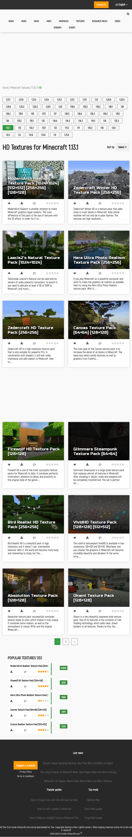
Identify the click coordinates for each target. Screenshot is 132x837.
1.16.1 (118, 113)
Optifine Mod (93, 799)
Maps (49, 21)
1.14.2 (80, 120)
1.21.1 (85, 99)
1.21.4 (46, 99)
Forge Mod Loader (93, 817)
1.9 (19, 134)
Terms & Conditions (25, 776)
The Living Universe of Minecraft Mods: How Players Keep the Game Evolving (78, 772)
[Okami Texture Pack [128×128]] (99, 588)
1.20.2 (35, 106)
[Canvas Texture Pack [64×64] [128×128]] (99, 320)
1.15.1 (32, 120)
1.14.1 (93, 120)
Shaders (57, 27)
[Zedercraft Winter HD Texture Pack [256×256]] (99, 180)
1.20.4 (8, 106)
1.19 (122, 106)
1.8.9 (31, 134)
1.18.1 (21, 113)
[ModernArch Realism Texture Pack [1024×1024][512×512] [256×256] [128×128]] (33, 180)
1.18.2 (8, 113)
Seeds (117, 21)
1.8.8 (43, 134)
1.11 (78, 127)
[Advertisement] (66, 58)
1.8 (55, 134)
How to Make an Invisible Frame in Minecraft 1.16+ (54, 817)
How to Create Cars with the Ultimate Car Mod (54, 799)
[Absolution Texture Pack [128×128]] (33, 588)
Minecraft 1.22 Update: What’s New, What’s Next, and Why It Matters (78, 781)
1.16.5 (67, 113)
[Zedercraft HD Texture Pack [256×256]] (33, 320)
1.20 (60, 106)
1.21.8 (66, 134)
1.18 (32, 113)
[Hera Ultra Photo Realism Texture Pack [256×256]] (99, 250)
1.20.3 (21, 106)
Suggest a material (25, 765)
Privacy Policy (26, 771)
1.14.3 (67, 120)
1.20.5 (121, 99)
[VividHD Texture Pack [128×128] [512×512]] (99, 514)
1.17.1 (44, 113)
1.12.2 (31, 127)
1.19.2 (98, 106)
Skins (36, 21)
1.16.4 (80, 113)
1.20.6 (108, 99)
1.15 (43, 120)
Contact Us (101, 4)
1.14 (104, 120)
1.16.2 (105, 113)
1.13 (19, 127)
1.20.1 (48, 106)
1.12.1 (44, 127)
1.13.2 (116, 120)
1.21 (96, 99)
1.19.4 (72, 106)
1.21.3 (59, 99)
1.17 (55, 113)
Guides (72, 27)
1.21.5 (34, 99)
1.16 (7, 120)
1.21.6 (21, 99)
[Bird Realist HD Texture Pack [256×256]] (33, 514)
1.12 (55, 127)
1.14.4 (55, 120)
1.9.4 (114, 127)
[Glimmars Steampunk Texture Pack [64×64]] (99, 441)
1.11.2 (67, 127)
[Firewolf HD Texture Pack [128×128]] (33, 441)
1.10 (102, 127)
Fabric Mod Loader (93, 808)
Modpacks (63, 21)
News (11, 21)
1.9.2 (8, 134)
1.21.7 (8, 99)
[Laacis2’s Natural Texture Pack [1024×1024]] (33, 250)
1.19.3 (85, 106)
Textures (80, 21)
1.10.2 (90, 127)
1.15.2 (19, 120)
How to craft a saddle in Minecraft (54, 808)
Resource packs (99, 21)
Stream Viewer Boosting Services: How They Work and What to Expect (78, 763)
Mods (23, 21)
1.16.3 (92, 113)
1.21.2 (72, 99)
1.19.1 (111, 106)
